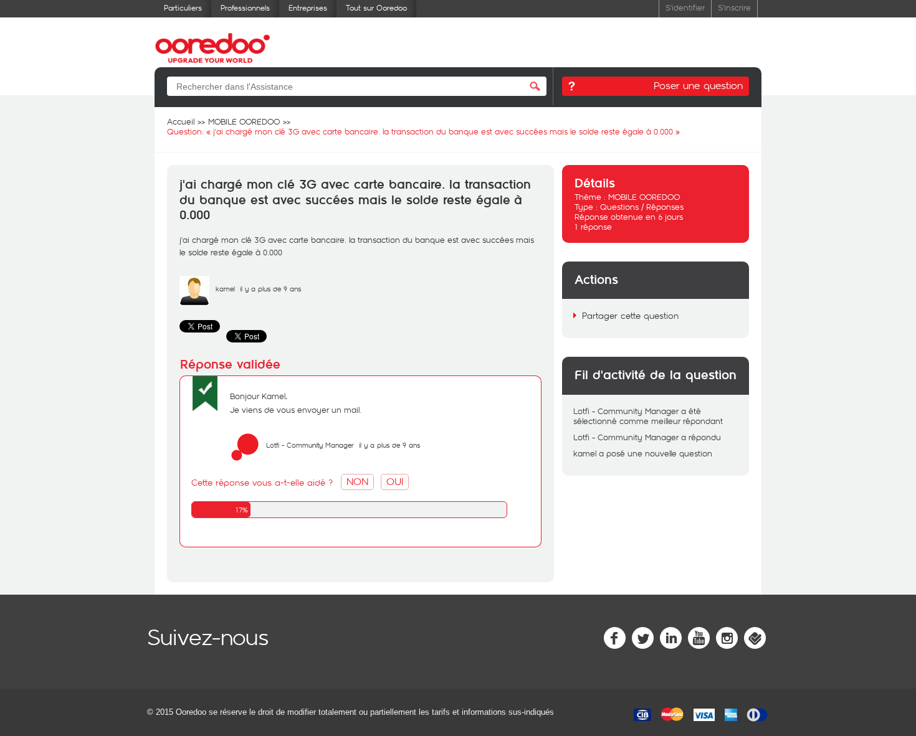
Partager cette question (630, 315)
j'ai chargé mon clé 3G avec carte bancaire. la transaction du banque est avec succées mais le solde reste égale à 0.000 (355, 200)
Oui (394, 481)
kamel (225, 288)
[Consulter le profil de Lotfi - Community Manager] (245, 459)
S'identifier (685, 7)
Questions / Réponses (642, 206)
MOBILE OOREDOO (644, 196)
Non (357, 481)
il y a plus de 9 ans (389, 445)
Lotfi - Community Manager (310, 445)
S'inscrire (734, 7)
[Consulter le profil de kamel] (194, 302)
